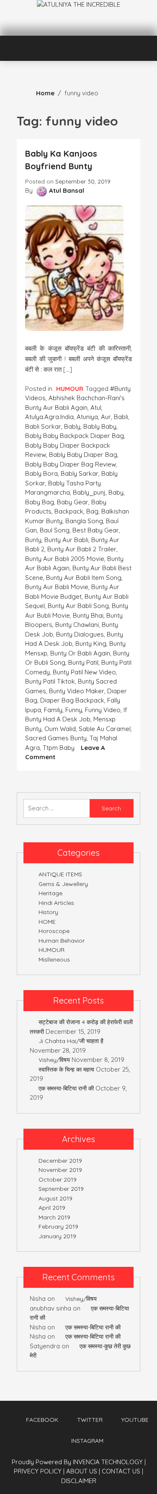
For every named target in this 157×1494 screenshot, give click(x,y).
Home (45, 93)
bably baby (99, 426)
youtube (135, 1419)
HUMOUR (69, 389)
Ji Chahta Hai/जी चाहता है (71, 1041)
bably (72, 426)
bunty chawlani (77, 625)
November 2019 (60, 1170)
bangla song (84, 521)
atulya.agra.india (49, 417)
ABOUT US (83, 1471)
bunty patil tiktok (50, 681)
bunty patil (83, 662)
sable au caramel (105, 729)
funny (73, 710)
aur (106, 417)
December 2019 (60, 1160)
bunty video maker (76, 691)
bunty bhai (88, 615)
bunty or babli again (80, 653)
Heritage (50, 893)
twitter (90, 1419)
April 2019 (52, 1207)
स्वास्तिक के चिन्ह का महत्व (66, 1069)
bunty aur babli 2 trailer (81, 549)
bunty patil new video (84, 672)
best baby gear (95, 530)
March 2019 (54, 1217)
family (53, 710)
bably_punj (89, 492)
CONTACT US (122, 1471)
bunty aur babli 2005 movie (64, 559)
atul (95, 408)
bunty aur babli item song (83, 578)
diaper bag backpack (72, 700)
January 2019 (57, 1236)
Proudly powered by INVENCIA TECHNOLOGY (78, 1462)
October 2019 (58, 1179)
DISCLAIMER (78, 1481)
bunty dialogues (80, 634)
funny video (103, 710)
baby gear (72, 502)
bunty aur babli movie (56, 587)
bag (92, 511)
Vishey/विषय (54, 1060)
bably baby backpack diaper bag (74, 436)
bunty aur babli (66, 540)
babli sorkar (43, 426)
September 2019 (61, 1189)
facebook (42, 1419)
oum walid (60, 729)
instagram (87, 1440)
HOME (47, 921)
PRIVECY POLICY (39, 1471)
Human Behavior (62, 940)
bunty (33, 540)
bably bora (41, 473)
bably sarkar (79, 473)
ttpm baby (59, 748)
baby (116, 492)
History (48, 912)
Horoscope (54, 931)
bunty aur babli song (78, 606)
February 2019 (58, 1226)
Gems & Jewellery (63, 884)
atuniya (87, 417)
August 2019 (55, 1198)
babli (121, 417)
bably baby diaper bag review (70, 464)
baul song (54, 530)
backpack (68, 511)
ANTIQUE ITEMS (60, 874)
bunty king (90, 643)
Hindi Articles (56, 903)
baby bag (39, 502)
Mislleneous (54, 959)
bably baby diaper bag (83, 455)
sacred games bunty (56, 738)
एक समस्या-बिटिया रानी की (66, 1088)
